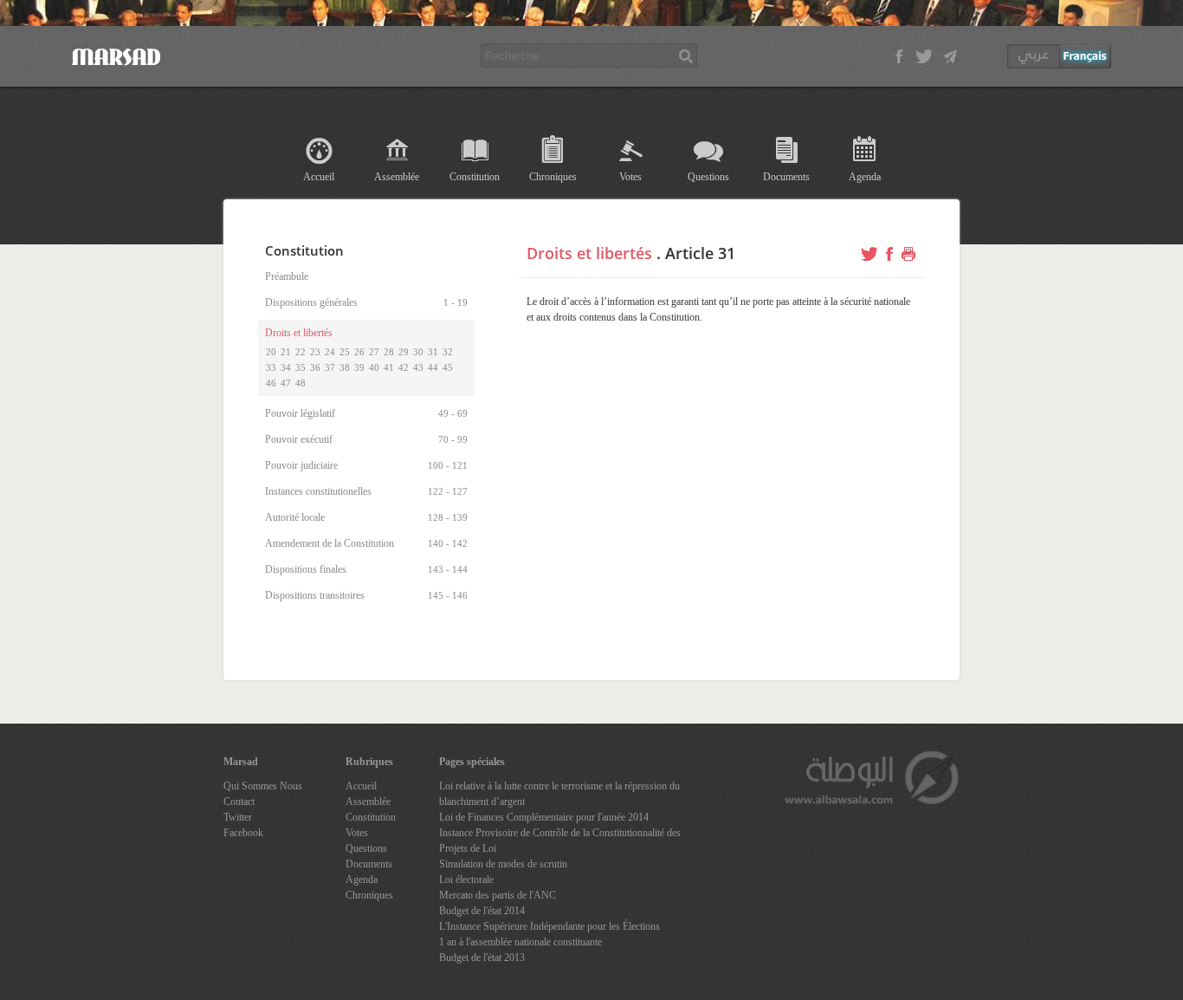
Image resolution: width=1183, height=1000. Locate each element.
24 (330, 352)
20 (271, 352)
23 (315, 352)
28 (389, 352)
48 (300, 383)
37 (330, 367)
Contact (239, 801)
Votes (630, 177)
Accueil (318, 177)
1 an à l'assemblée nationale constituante (520, 942)
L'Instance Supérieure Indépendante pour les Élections (549, 926)
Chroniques (553, 177)
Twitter (237, 817)
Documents (786, 177)
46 (271, 383)
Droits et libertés (589, 253)
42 (403, 367)
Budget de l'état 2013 (482, 957)
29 (403, 352)
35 (300, 367)
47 (286, 383)
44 (433, 367)
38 (344, 367)
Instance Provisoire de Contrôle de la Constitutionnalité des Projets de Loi (560, 840)
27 (374, 352)
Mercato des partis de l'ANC (497, 895)
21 (286, 352)
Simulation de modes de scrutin (503, 864)
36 (315, 367)
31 (433, 352)
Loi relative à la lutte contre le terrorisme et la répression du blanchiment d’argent (559, 794)
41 (389, 367)
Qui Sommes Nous (262, 786)
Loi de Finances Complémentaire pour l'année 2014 (544, 817)
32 (448, 352)
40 (374, 367)
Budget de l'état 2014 (482, 911)
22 (300, 352)
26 (359, 352)
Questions (708, 177)
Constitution (474, 177)
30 (418, 352)
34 (286, 367)
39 (359, 367)
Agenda (865, 177)
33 (271, 367)
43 (418, 367)
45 (448, 367)
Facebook (243, 833)
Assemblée (396, 177)
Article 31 (700, 253)
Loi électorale (466, 879)
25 (344, 352)
